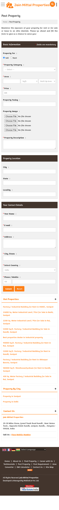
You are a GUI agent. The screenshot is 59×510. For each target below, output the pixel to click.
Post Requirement (41, 464)
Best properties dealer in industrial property (23, 337)
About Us (17, 461)
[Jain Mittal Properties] (28, 5)
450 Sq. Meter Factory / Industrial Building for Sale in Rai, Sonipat (27, 377)
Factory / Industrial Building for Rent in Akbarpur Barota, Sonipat (25, 361)
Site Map (50, 467)
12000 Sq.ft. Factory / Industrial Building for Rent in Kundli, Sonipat (26, 352)
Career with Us (46, 461)
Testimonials (9, 464)
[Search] (52, 4)
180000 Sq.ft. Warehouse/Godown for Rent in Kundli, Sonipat (27, 369)
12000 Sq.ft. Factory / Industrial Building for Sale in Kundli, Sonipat (26, 330)
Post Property (24, 464)
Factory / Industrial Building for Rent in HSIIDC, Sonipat (28, 306)
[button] (21, 434)
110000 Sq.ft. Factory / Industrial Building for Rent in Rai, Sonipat (27, 344)
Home (5, 22)
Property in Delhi (10, 401)
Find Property (30, 461)
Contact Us (38, 467)
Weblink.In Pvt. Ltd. (31, 481)
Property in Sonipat (12, 396)
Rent (14, 58)
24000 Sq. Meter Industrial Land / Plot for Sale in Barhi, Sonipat (28, 313)
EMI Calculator (23, 467)
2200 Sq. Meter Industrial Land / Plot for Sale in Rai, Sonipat (26, 322)
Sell (7, 58)
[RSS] (30, 470)
